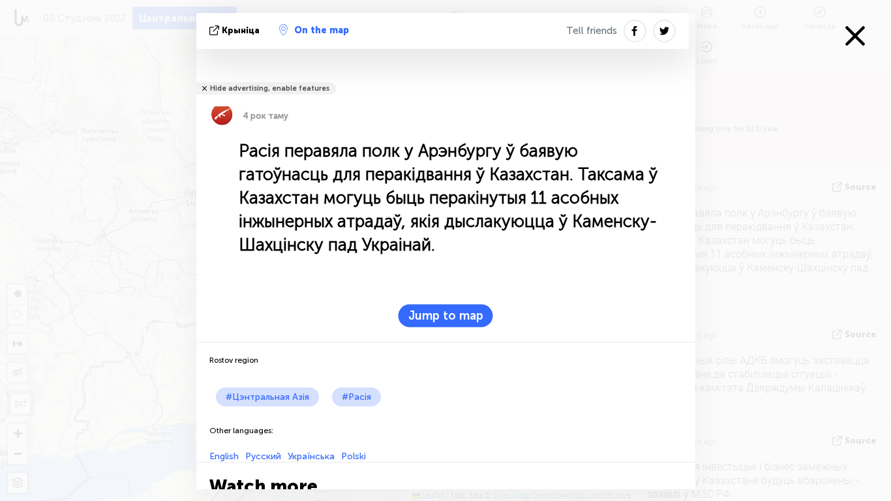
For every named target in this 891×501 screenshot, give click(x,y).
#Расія (356, 396)
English (224, 456)
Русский (263, 456)
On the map (321, 30)
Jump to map (445, 316)
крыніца (241, 30)
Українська (311, 456)
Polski (353, 456)
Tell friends (591, 31)
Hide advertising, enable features (269, 88)
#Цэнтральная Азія (267, 396)
